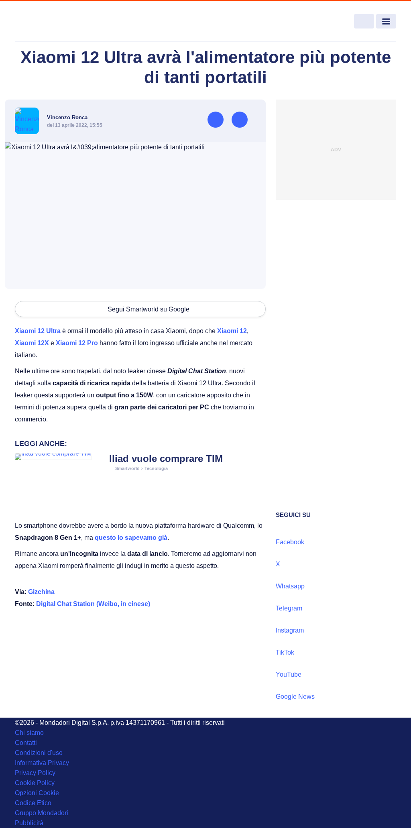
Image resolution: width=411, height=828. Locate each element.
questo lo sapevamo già (131, 537)
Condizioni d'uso (39, 752)
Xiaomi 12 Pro (77, 343)
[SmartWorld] (53, 22)
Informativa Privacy (42, 762)
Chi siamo (29, 732)
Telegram (289, 608)
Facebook (290, 542)
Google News (295, 696)
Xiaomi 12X (32, 343)
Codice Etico (33, 803)
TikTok (285, 652)
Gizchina (41, 591)
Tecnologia (156, 468)
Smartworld (127, 468)
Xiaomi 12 (232, 331)
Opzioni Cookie (37, 792)
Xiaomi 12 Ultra (38, 331)
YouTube (288, 674)
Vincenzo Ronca (67, 117)
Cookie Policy (35, 782)
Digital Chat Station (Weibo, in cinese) (93, 603)
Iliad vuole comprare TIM (166, 458)
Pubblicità (29, 823)
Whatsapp (290, 586)
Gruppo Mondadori (41, 813)
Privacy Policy (35, 772)
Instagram (290, 630)
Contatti (26, 742)
